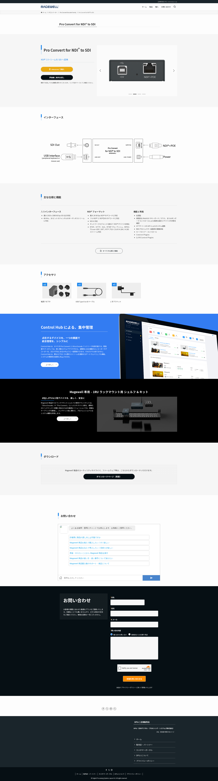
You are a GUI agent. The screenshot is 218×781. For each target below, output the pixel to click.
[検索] (114, 708)
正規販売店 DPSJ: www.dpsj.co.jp (167, 1)
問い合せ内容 (116, 630)
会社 (112, 608)
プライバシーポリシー (128, 687)
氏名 (112, 597)
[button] (174, 70)
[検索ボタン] (174, 6)
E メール (114, 619)
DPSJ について (142, 755)
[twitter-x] (107, 708)
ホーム (139, 739)
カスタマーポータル (144, 750)
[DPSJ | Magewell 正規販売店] (50, 7)
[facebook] (103, 708)
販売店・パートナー (144, 744)
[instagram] (110, 708)
